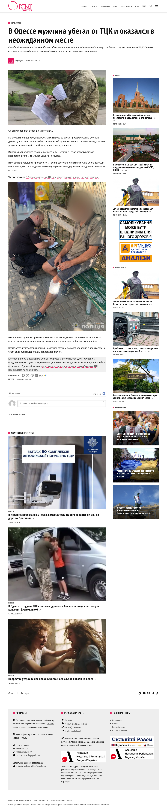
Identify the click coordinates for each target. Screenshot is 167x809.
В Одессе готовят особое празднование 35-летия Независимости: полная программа (134, 510)
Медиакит (68, 720)
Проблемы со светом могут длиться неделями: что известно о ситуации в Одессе (135, 350)
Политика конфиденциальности (19, 800)
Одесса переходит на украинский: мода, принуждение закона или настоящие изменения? (133, 437)
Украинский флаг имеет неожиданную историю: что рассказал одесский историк (135, 474)
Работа (115, 723)
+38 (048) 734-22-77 (24, 752)
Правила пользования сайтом (61, 800)
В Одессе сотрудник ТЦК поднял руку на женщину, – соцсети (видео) (62, 177)
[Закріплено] (156, 6)
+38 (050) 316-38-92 (72, 727)
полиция (28, 379)
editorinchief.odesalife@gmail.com (31, 766)
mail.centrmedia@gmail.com (28, 755)
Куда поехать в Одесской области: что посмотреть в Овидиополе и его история (132, 116)
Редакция (19, 61)
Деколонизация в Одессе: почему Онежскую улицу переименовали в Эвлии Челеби (135, 397)
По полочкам (105, 6)
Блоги (115, 6)
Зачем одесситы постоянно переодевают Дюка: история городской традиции (133, 210)
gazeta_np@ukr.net (72, 731)
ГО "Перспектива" (120, 730)
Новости (84, 6)
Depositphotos (118, 727)
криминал (19, 379)
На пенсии (117, 720)
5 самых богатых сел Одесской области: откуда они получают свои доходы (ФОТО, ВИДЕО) (133, 167)
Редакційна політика (41, 800)
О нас (137, 6)
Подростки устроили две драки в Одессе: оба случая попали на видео (51, 679)
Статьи (93, 6)
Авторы (25, 693)
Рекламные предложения (75, 724)
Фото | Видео (125, 6)
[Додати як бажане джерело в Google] (49, 375)
